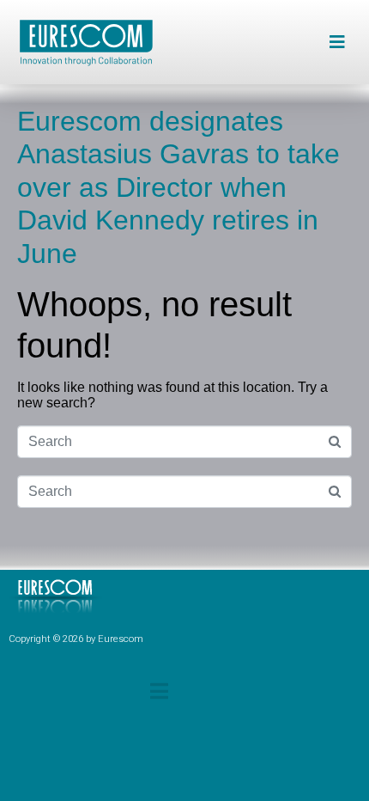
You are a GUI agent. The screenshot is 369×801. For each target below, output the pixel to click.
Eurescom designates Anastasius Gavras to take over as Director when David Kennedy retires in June (178, 187)
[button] (337, 43)
